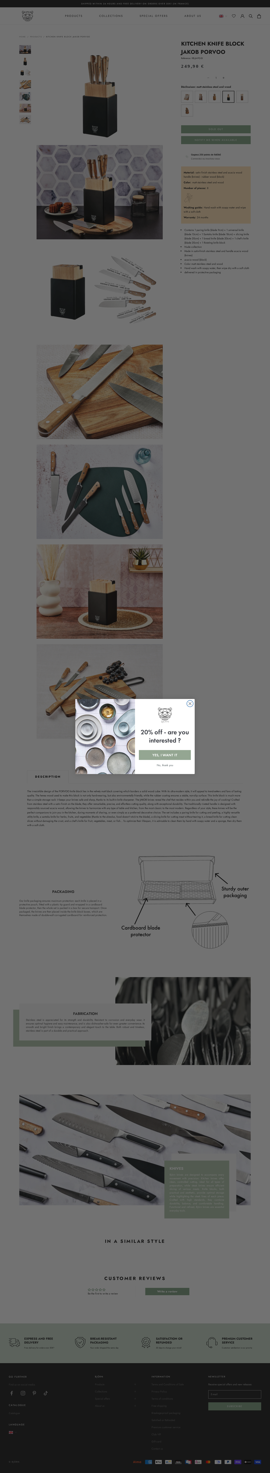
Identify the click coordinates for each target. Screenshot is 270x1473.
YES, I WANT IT (164, 755)
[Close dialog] (190, 703)
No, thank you (165, 765)
